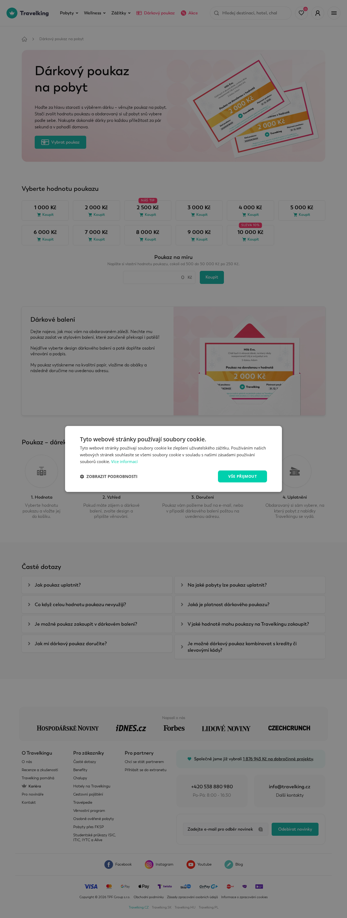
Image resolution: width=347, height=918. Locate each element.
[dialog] (173, 459)
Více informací (124, 461)
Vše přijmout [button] (242, 476)
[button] (108, 476)
